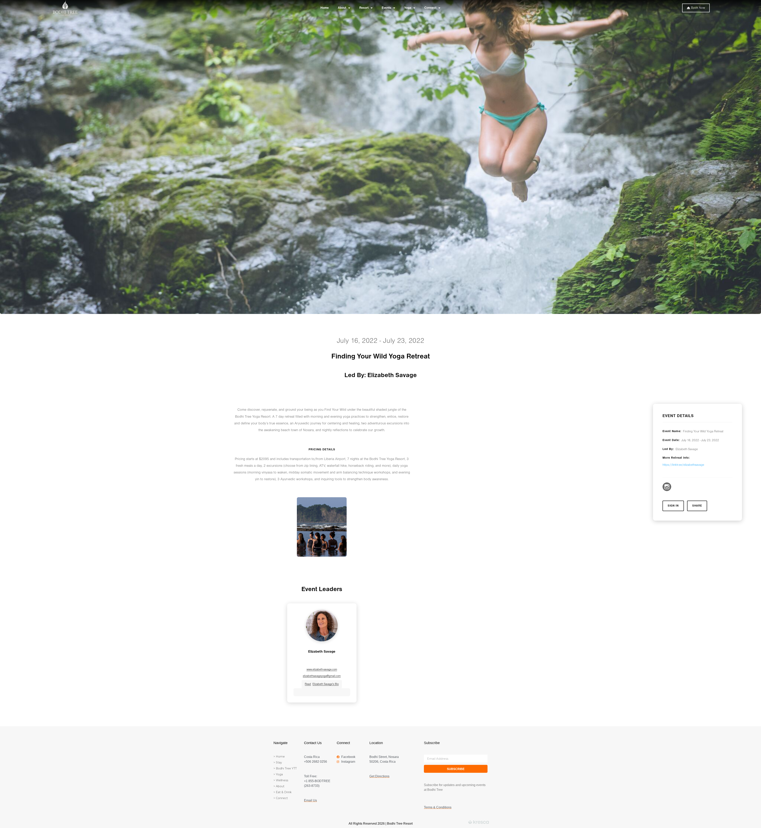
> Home (279, 756)
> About (278, 786)
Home (324, 8)
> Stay (277, 762)
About (342, 8)
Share (697, 506)
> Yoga (278, 774)
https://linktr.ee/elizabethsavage (683, 465)
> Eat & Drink (282, 792)
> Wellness (280, 780)
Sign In (673, 506)
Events (386, 8)
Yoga (407, 8)
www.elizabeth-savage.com (322, 669)
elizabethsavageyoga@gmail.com (322, 676)
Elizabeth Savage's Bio (322, 684)
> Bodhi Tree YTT (285, 768)
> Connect (280, 798)
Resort (364, 8)
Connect (430, 8)
